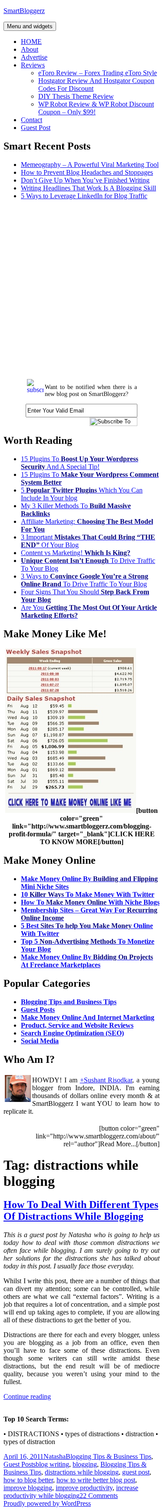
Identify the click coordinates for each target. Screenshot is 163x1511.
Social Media (40, 1041)
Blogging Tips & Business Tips (108, 1456)
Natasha (54, 1456)
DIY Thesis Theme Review (76, 96)
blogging (85, 1464)
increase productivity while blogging (70, 1491)
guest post (136, 1472)
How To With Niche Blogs (90, 902)
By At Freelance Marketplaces (87, 961)
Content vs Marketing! (75, 552)
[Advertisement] (81, 288)
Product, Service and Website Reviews (77, 1025)
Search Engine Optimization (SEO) (72, 1033)
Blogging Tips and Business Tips (68, 1001)
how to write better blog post (96, 1480)
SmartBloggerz (24, 10)
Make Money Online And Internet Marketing (87, 1017)
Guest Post (35, 127)
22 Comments (99, 1495)
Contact (31, 119)
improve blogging (27, 1487)
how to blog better (28, 1480)
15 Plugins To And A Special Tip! (79, 462)
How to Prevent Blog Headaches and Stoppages (87, 172)
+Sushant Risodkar (106, 1080)
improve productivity (84, 1487)
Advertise (34, 57)
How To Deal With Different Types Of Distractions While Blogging (80, 1210)
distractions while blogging (82, 1472)
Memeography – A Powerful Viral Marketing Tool (90, 164)
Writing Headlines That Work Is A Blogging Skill (88, 188)
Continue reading (27, 1396)
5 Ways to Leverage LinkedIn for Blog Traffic (84, 196)
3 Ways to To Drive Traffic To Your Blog (84, 580)
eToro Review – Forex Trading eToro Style (97, 73)
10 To (87, 894)
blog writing (52, 1464)
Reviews (33, 65)
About (29, 49)
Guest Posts (38, 1009)
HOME (31, 41)
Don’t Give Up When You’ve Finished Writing (85, 180)
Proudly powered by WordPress (47, 1503)
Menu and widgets (30, 26)
